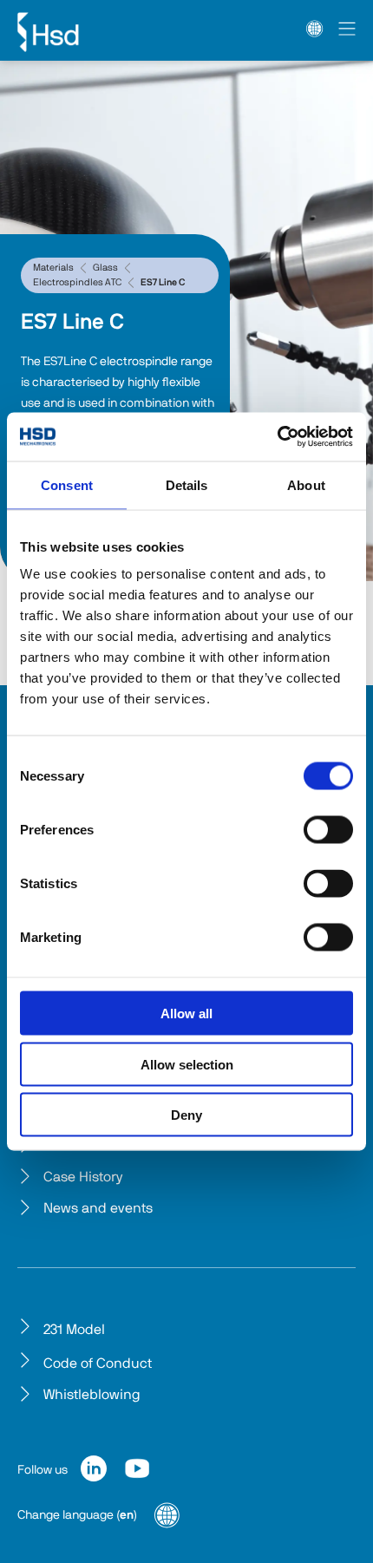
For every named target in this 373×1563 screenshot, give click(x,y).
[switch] (328, 830)
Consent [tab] (67, 484)
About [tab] (306, 484)
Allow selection (187, 1063)
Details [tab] (187, 484)
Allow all (186, 1013)
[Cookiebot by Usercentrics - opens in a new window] (277, 437)
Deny (186, 1115)
